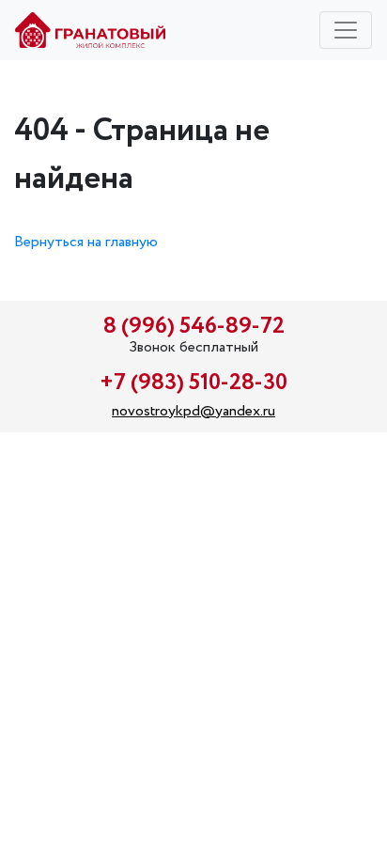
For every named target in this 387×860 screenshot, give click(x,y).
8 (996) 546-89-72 (194, 326)
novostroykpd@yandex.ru (193, 411)
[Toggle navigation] (345, 30)
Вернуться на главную (86, 242)
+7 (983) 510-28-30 (193, 383)
